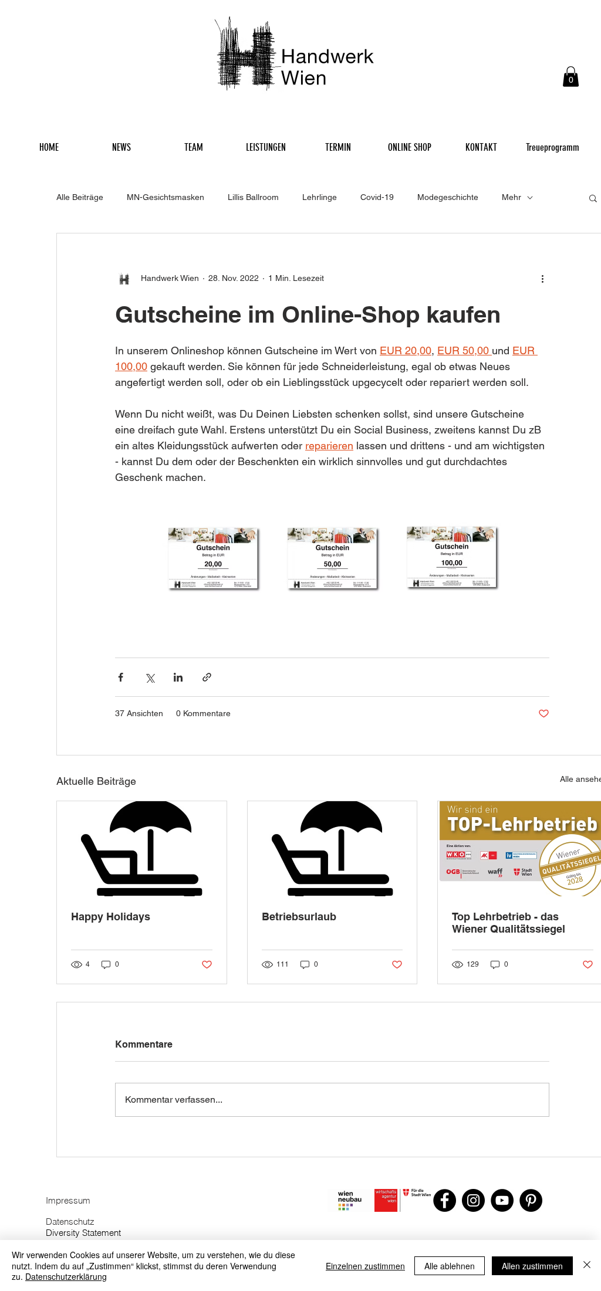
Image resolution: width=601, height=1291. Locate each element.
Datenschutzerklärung (66, 1276)
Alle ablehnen (449, 1266)
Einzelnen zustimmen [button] (365, 1266)
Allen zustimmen (532, 1266)
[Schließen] (587, 1265)
